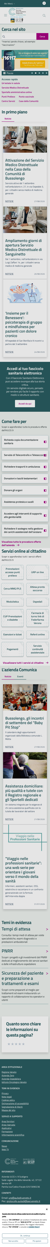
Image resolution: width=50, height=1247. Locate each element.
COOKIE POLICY (34, 1227)
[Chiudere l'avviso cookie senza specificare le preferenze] (47, 1209)
